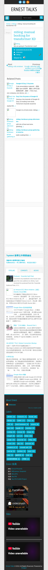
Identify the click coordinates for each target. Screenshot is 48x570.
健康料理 (18, 455)
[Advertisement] (27, 225)
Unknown (19, 52)
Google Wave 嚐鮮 (20, 374)
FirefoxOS (21, 416)
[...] (27, 93)
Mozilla (31, 416)
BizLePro (15, 474)
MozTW (14, 476)
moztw (9, 443)
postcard (28, 443)
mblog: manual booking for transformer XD (25, 35)
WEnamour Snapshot (19, 471)
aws (9, 428)
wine (9, 455)
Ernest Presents (17, 469)
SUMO (19, 420)
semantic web (24, 447)
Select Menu (7, 18)
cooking (10, 432)
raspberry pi (11, 447)
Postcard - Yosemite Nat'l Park (24, 276)
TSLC (29, 420)
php (18, 443)
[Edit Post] (39, 55)
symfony (20, 451)
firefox (26, 436)
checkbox (29, 428)
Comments (24, 270)
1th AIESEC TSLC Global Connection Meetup (21, 343)
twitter (20, 2)
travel (29, 451)
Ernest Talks (24, 9)
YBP (9, 424)
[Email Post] (23, 58)
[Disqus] (24, 171)
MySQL (10, 420)
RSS (27, 2)
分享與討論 (10, 357)
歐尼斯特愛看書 (12, 459)
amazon (33, 424)
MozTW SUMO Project (19, 479)
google (9, 439)
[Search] (41, 17)
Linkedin (24, 2)
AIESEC (10, 416)
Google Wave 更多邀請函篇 (23, 307)
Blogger (24, 568)
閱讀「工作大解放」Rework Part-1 (25, 325)
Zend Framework (20, 424)
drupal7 (10, 436)
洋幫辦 (24, 459)
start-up (10, 451)
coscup (19, 432)
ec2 (18, 436)
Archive (36, 270)
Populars (12, 270)
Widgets (8, 32)
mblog (18, 55)
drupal (29, 432)
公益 (27, 455)
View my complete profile (34, 407)
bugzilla (18, 428)
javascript (20, 439)
